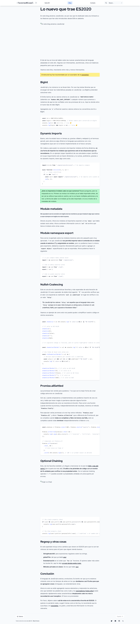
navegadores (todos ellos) (85, 591)
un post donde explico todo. (71, 563)
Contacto (92, 3)
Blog (70, 3)
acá (77, 567)
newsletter (85, 75)
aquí (64, 557)
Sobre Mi (47, 3)
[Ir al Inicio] (26, 3)
